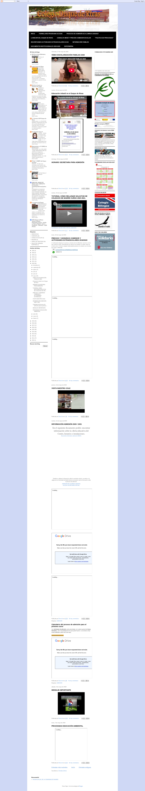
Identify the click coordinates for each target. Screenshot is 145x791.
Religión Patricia (36, 102)
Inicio (73, 767)
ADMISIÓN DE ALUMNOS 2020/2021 (71, 483)
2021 (33, 261)
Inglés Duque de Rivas (38, 66)
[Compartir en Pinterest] (88, 86)
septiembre (36, 267)
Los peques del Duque (38, 202)
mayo (34, 276)
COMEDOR (34, 236)
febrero (35, 318)
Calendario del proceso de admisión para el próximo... (40, 305)
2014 (33, 331)
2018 (33, 323)
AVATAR (40, 133)
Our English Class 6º (37, 131)
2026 (33, 250)
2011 (33, 338)
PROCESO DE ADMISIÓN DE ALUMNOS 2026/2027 (83, 33)
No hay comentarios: (73, 85)
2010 (33, 340)
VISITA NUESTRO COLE (61, 388)
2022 (33, 259)
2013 (33, 333)
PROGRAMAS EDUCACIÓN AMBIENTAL (67, 726)
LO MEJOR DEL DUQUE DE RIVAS (42, 38)
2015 (33, 329)
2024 (33, 255)
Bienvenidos (41, 104)
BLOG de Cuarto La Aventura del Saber (37, 86)
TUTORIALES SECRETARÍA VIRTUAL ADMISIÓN (64, 228)
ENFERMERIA (68, 46)
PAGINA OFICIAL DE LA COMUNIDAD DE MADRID (45, 779)
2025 (33, 252)
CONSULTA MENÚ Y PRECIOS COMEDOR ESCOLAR (74, 38)
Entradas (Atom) (63, 770)
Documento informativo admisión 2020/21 (71, 436)
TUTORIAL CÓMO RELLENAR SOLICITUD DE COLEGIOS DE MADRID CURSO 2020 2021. (69, 197)
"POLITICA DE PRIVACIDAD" (104, 38)
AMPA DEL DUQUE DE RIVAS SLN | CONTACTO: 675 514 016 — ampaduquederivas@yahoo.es (39, 185)
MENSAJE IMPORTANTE (61, 690)
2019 (33, 321)
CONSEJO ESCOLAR (36, 237)
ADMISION (59, 621)
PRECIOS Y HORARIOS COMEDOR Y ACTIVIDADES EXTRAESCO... (39, 294)
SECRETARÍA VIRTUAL (58, 635)
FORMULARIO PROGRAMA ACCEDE (51, 33)
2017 (33, 325)
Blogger (81, 786)
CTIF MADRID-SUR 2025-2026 (102, 71)
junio (34, 273)
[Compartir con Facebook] (86, 86)
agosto (35, 269)
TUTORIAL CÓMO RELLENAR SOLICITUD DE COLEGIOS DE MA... (39, 289)
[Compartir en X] (85, 86)
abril (34, 314)
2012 (33, 336)
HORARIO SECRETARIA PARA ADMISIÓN (68, 162)
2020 (33, 263)
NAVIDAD (33, 239)
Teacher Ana (35, 171)
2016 (33, 327)
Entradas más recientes (59, 767)
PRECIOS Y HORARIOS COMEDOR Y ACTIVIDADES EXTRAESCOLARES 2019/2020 (69, 239)
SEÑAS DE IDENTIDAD (37, 241)
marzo (35, 316)
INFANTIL (34, 163)
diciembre (35, 265)
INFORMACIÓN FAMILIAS (81, 42)
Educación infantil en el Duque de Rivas (67, 93)
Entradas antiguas (85, 767)
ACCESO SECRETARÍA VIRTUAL (71, 485)
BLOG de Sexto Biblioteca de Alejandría (38, 55)
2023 (33, 257)
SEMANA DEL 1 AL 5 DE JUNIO (39, 149)
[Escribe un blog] (83, 86)
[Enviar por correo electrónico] (82, 86)
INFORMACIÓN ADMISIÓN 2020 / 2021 (67, 424)
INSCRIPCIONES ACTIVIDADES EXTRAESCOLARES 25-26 (50, 42)
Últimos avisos (35, 121)
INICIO (33, 33)
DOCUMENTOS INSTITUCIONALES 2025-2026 (45, 46)
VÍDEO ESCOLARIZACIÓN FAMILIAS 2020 (68, 55)
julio (34, 271)
